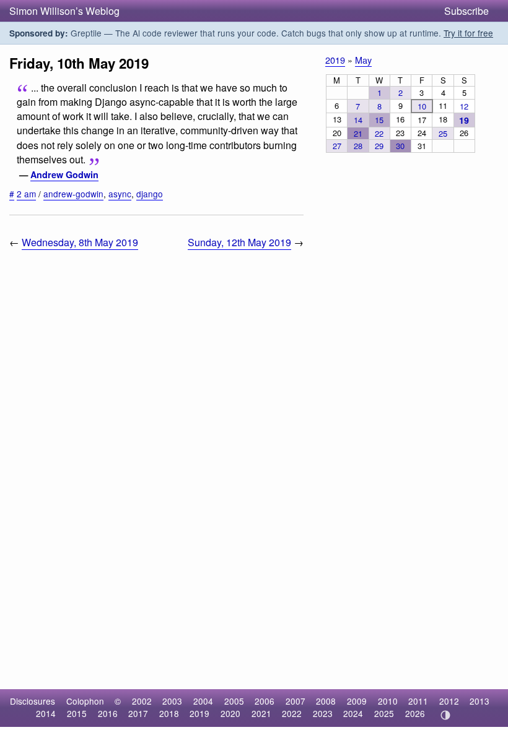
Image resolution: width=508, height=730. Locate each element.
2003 (172, 701)
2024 (353, 713)
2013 (479, 701)
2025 (384, 713)
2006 (264, 701)
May (363, 59)
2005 (234, 701)
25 (443, 133)
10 (422, 106)
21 (358, 133)
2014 (46, 713)
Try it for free (468, 33)
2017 (138, 713)
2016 (108, 713)
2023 (323, 713)
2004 (203, 701)
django (149, 193)
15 (379, 120)
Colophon (85, 701)
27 (337, 146)
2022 (292, 713)
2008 (326, 701)
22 (379, 133)
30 (400, 146)
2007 (295, 701)
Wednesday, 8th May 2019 (80, 242)
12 (464, 106)
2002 (142, 701)
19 (464, 120)
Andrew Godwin (64, 174)
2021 (261, 713)
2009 (357, 701)
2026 (415, 713)
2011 (418, 701)
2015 (77, 713)
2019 (335, 59)
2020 (230, 713)
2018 (169, 713)
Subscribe (466, 11)
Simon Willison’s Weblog (64, 11)
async (119, 193)
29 (379, 146)
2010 (388, 701)
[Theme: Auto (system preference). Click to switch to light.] (445, 715)
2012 (449, 701)
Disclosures (32, 701)
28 (358, 146)
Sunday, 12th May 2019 (239, 242)
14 (358, 120)
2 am (26, 193)
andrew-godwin (73, 193)
